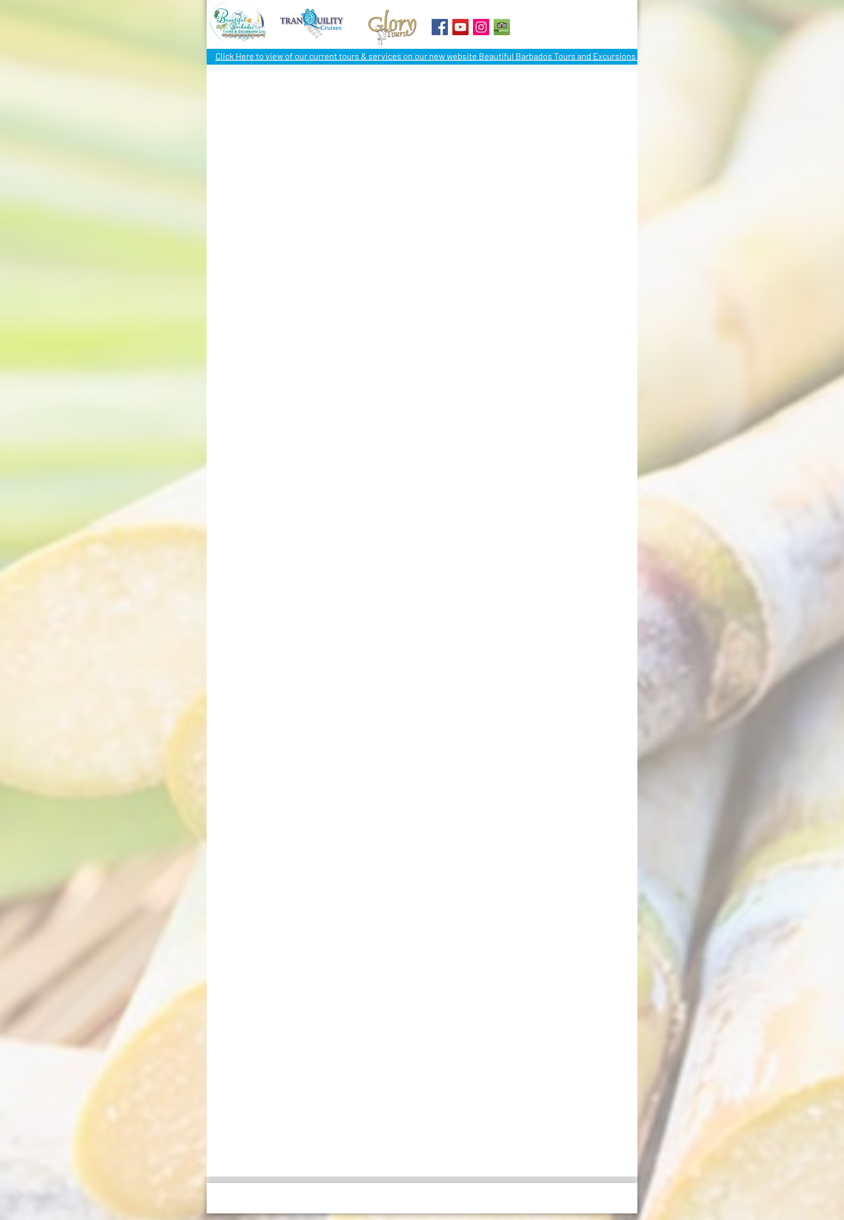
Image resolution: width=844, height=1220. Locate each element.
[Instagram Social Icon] (481, 27)
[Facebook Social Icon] (440, 27)
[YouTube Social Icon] (460, 27)
